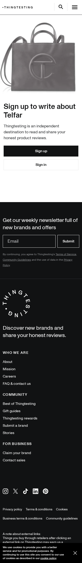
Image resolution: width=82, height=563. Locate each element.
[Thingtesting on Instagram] (5, 492)
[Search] (61, 7)
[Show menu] (74, 7)
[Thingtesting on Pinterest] (45, 492)
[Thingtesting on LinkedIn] (35, 492)
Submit (68, 241)
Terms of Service (66, 254)
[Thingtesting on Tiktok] (25, 492)
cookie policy (48, 558)
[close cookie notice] (75, 553)
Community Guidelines (17, 260)
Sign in (41, 164)
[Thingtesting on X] (15, 492)
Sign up (41, 151)
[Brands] (19, 7)
